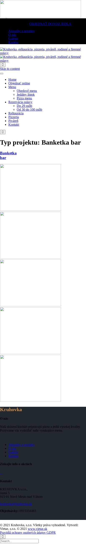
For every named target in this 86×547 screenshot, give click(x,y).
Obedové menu (27, 91)
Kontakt (13, 124)
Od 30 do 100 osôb (29, 109)
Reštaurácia (16, 113)
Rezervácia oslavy (20, 102)
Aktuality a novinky (21, 444)
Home (12, 79)
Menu (12, 87)
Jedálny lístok (26, 94)
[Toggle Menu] (1, 73)
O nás (12, 448)
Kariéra (13, 456)
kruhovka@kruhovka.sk (16, 504)
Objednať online (19, 83)
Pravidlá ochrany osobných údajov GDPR (28, 532)
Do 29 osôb (24, 106)
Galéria (13, 452)
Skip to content (10, 68)
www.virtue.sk (37, 529)
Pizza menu (24, 98)
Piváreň (13, 121)
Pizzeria (13, 117)
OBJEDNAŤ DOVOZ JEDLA (50, 24)
